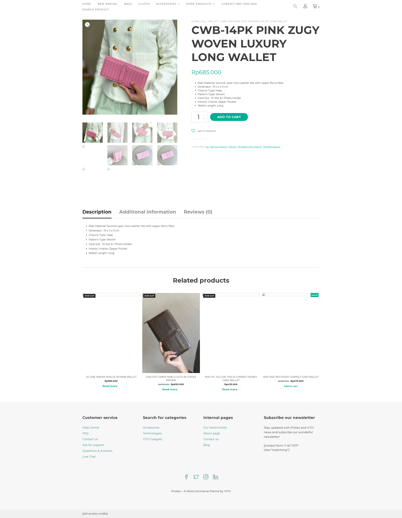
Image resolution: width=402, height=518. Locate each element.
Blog (206, 445)
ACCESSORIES (166, 4)
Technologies (152, 433)
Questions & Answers (97, 451)
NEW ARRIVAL (108, 4)
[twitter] (196, 477)
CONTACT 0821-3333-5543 (239, 4)
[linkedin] (215, 477)
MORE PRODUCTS (199, 4)
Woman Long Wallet (250, 146)
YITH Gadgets (152, 439)
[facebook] (186, 477)
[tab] (100, 212)
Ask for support (93, 445)
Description (96, 212)
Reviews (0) (198, 212)
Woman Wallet (271, 146)
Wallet (213, 21)
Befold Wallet (219, 146)
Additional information (147, 212)
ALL (203, 21)
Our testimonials (215, 427)
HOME (86, 4)
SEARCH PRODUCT (95, 9)
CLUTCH (144, 4)
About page (211, 433)
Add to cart (229, 117)
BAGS (128, 4)
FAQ (85, 433)
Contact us (90, 439)
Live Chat (89, 456)
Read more (110, 386)
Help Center (90, 427)
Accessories (151, 427)
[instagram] (205, 477)
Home (195, 21)
